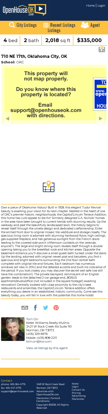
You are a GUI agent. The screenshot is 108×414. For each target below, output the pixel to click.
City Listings (27, 25)
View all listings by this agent (47, 348)
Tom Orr (32, 319)
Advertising (79, 396)
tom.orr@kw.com (39, 341)
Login (101, 5)
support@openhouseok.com (17, 391)
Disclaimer (78, 399)
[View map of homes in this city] (101, 50)
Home (90, 5)
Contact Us (78, 390)
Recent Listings (62, 25)
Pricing (76, 393)
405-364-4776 (17, 384)
